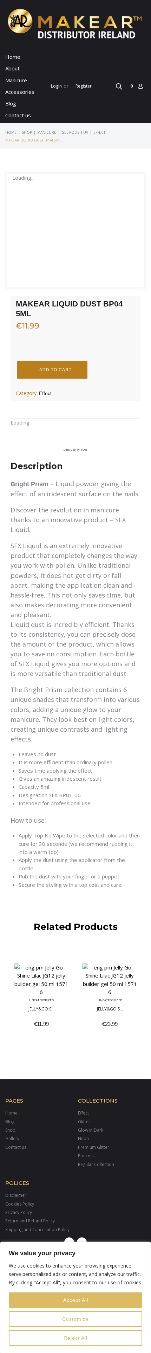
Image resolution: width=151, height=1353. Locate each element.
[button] (20, 80)
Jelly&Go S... (41, 1009)
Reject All (75, 1338)
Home (11, 132)
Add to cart (55, 369)
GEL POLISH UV (74, 132)
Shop (27, 132)
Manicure (46, 132)
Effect (99, 132)
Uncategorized (41, 1000)
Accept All (75, 1300)
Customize (75, 1319)
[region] (75, 1297)
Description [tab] (75, 449)
